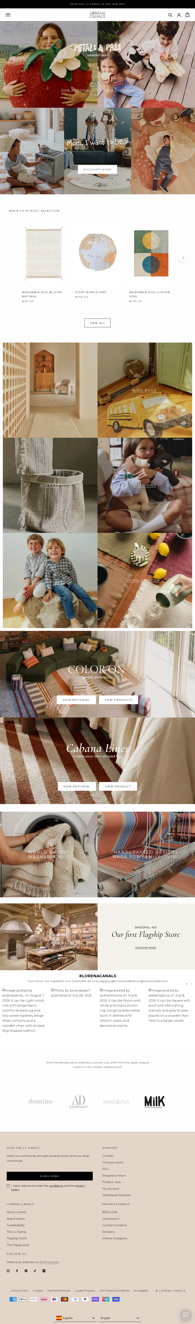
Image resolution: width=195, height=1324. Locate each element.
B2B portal (109, 1212)
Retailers (108, 1232)
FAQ (105, 1169)
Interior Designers (114, 1238)
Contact (108, 1155)
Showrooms (110, 1218)
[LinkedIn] (43, 1270)
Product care (111, 1182)
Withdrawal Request (116, 1195)
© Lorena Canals (170, 1290)
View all (97, 322)
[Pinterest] (26, 1270)
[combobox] (75, 1318)
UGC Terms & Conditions (114, 1290)
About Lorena (16, 1212)
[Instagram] (8, 1270)
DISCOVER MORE (97, 169)
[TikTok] (35, 1270)
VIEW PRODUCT (118, 786)
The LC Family (16, 1232)
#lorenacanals (49, 1262)
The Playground (18, 1245)
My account (110, 1188)
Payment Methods (58, 1290)
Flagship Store (17, 1238)
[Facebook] (17, 1270)
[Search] (170, 15)
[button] (24, 1017)
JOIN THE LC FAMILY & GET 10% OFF (97, 4)
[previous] (12, 257)
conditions (56, 1185)
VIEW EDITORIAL (75, 90)
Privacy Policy (19, 1290)
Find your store (112, 1162)
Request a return (114, 1175)
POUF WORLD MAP (91, 292)
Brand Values (16, 1218)
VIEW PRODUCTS (119, 90)
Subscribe (49, 1176)
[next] (183, 257)
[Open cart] (187, 15)
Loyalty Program (85, 1290)
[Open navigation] (8, 15)
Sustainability (16, 1225)
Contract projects (114, 1225)
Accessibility (141, 1290)
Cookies (38, 1290)
